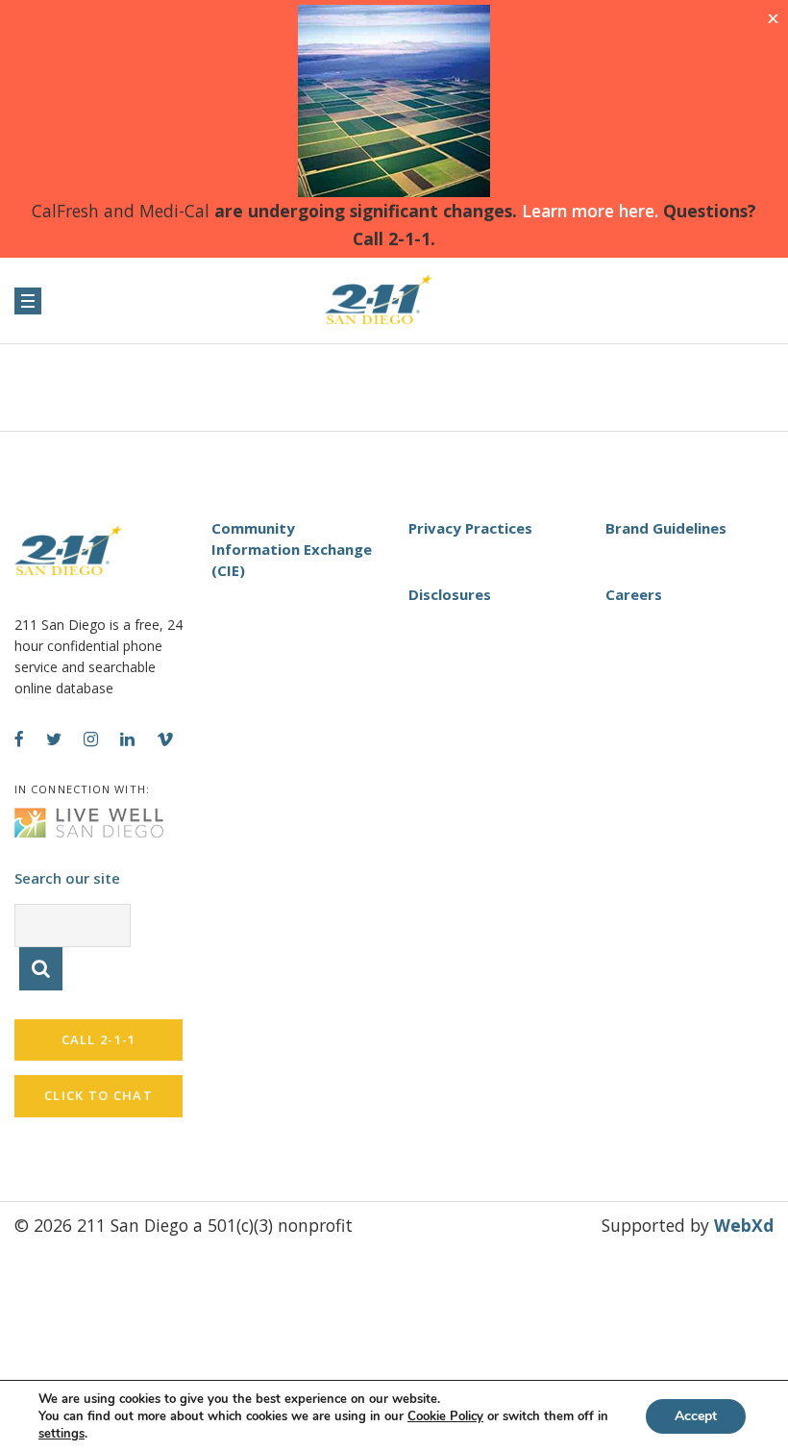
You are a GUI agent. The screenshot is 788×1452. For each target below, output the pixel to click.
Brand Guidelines (665, 528)
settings (61, 1433)
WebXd (744, 1225)
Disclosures (449, 594)
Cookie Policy (445, 1416)
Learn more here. (587, 210)
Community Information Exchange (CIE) (291, 548)
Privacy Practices (470, 528)
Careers (633, 594)
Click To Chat (98, 1095)
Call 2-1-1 (99, 1039)
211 (394, 299)
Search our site (67, 878)
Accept (696, 1416)
